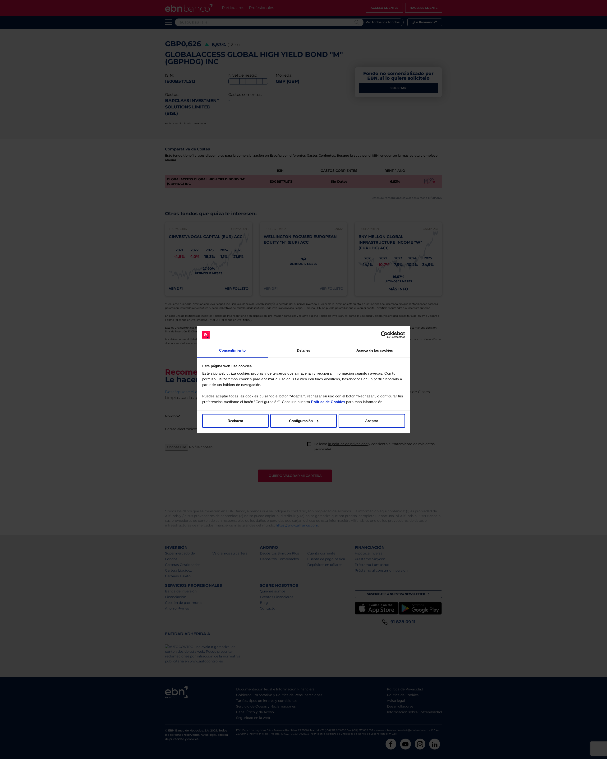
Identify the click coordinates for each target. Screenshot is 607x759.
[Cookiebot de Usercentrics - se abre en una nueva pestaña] (384, 334)
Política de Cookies (328, 402)
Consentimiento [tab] (232, 350)
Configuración (301, 421)
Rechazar (235, 421)
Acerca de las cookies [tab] (374, 350)
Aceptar (371, 421)
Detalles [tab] (303, 350)
